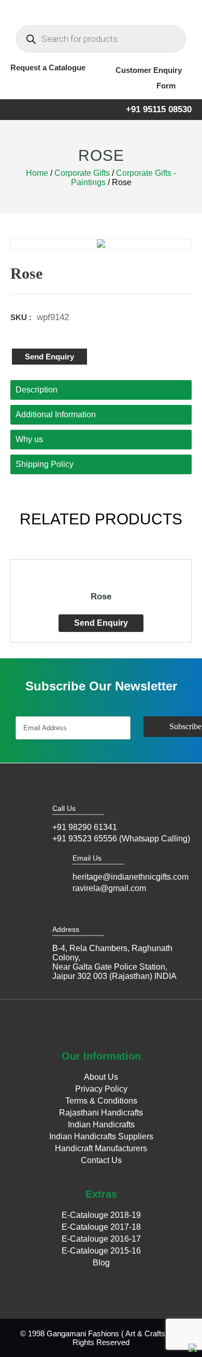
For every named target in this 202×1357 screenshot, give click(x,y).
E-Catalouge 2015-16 (101, 1250)
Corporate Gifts (82, 173)
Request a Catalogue (47, 67)
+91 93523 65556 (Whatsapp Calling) (121, 838)
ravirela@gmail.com (109, 888)
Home (37, 173)
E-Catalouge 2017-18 (101, 1227)
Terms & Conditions (101, 1100)
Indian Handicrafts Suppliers (101, 1136)
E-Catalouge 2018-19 (101, 1215)
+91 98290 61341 (84, 827)
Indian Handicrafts (101, 1124)
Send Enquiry (49, 356)
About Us (101, 1077)
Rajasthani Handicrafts (101, 1112)
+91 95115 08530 (159, 109)
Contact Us (101, 1160)
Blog (101, 1262)
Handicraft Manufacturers (101, 1148)
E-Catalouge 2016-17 (101, 1238)
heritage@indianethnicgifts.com (131, 876)
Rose (101, 596)
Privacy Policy (101, 1088)
